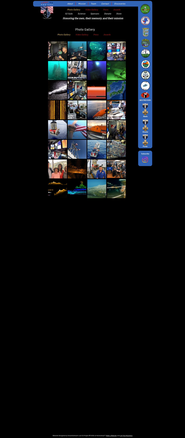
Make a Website (111, 435)
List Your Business (126, 435)
